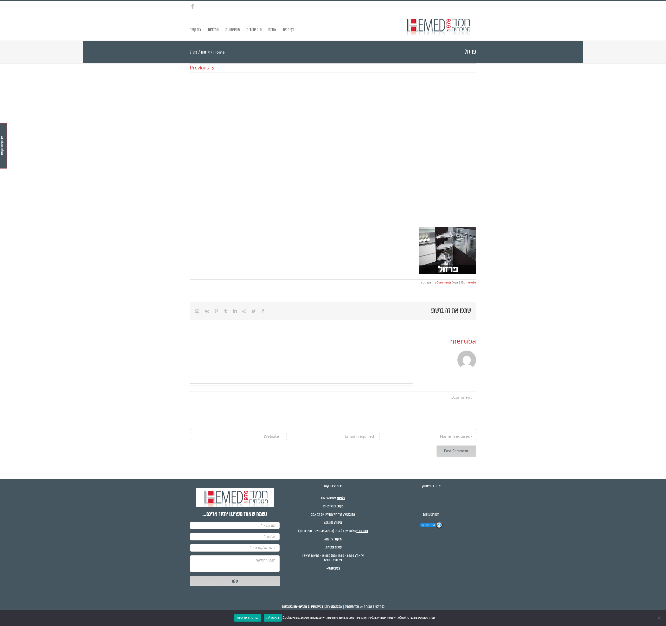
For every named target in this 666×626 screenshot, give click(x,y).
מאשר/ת (272, 617)
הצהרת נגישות (431, 515)
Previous (199, 68)
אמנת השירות (333, 607)
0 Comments (443, 283)
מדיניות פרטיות (248, 617)
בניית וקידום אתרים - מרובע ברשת (302, 607)
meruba (471, 283)
